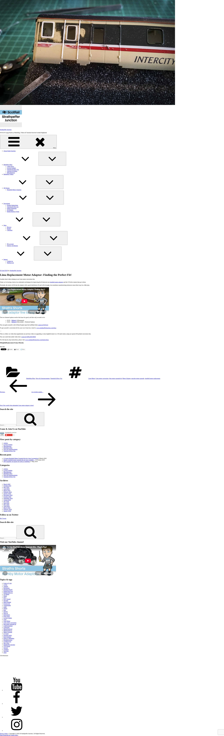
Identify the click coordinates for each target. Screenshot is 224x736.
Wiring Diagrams (11, 208)
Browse (9, 227)
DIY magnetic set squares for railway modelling (17, 461)
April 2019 (7, 489)
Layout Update (8, 618)
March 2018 (7, 508)
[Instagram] (17, 730)
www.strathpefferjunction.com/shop (46, 328)
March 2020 (7, 484)
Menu (54, 148)
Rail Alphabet (7, 637)
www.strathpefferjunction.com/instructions (37, 340)
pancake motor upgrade (137, 378)
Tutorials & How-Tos (13, 169)
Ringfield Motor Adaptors (14, 190)
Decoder (6, 600)
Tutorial (6, 648)
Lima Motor (91, 378)
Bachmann (6, 588)
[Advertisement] (112, 359)
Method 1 (14, 320)
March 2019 (7, 490)
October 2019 (7, 486)
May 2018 (6, 504)
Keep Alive (7, 616)
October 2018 (7, 497)
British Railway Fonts (13, 211)
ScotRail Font (7, 641)
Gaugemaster (7, 605)
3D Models (10, 210)
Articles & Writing (12, 171)
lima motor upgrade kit (115, 378)
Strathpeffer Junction (5, 129)
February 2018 (8, 509)
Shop (5, 225)
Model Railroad (8, 629)
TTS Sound (7, 646)
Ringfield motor (8, 640)
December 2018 (8, 495)
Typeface (6, 649)
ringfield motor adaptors (56, 282)
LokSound (6, 627)
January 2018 (7, 511)
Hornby (6, 611)
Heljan (5, 608)
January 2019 (7, 493)
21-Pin (5, 585)
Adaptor (6, 586)
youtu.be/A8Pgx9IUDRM (28, 337)
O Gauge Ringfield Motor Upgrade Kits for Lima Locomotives (21, 458)
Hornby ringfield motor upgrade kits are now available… (19, 460)
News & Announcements (43, 378)
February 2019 (8, 492)
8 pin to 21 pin (8, 583)
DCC (5, 597)
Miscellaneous (11, 172)
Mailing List (10, 263)
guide (5, 607)
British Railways (8, 593)
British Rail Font (8, 591)
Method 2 (14, 322)
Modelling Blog (8, 164)
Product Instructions (12, 205)
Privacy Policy (4, 733)
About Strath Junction (10, 151)
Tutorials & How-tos (12, 207)
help (5, 610)
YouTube (6, 651)
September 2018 (8, 498)
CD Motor (6, 594)
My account (10, 244)
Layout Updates (11, 168)
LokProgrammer (8, 626)
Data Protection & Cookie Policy (9, 735)
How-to (6, 613)
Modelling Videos (8, 174)
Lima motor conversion (102, 378)
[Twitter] (17, 717)
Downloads (7, 203)
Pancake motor (8, 635)
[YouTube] (17, 690)
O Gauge (6, 633)
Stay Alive (6, 643)
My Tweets (3, 518)
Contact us (10, 261)
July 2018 (6, 501)
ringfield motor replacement (152, 378)
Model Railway (8, 630)
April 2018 (7, 506)
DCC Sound (7, 599)
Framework (7, 604)
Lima (5, 619)
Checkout (9, 230)
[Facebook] (17, 703)
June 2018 (6, 503)
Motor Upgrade (8, 632)
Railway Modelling (9, 638)
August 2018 (7, 500)
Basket (9, 228)
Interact (6, 259)
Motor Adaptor (126, 378)
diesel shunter (7, 602)
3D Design (7, 188)
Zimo (5, 652)
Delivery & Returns (12, 245)
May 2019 (6, 487)
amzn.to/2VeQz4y (43, 325)
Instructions (7, 615)
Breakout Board (8, 589)
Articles (6, 443)
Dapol (5, 596)
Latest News (10, 166)
